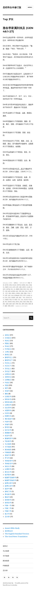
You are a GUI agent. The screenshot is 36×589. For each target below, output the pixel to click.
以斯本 (24, 287)
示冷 (19, 299)
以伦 (10, 287)
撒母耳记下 (9, 360)
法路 (17, 297)
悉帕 (25, 293)
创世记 (16, 283)
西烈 (24, 301)
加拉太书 (8, 466)
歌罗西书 (8, 475)
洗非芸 (28, 297)
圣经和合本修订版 (12, 7)
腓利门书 (8, 491)
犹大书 (7, 514)
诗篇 (6, 385)
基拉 (26, 291)
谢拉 (31, 301)
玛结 (10, 299)
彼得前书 (8, 500)
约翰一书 (8, 505)
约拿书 (7, 422)
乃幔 (28, 283)
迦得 (10, 304)
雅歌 (6, 394)
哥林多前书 (9, 461)
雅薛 (6, 306)
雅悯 (29, 304)
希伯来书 (8, 494)
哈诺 (17, 291)
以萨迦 (8, 289)
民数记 (7, 343)
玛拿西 (7, 299)
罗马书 (7, 458)
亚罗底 (19, 285)
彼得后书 (8, 503)
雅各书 (7, 497)
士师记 (7, 352)
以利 (13, 287)
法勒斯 (13, 297)
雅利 (23, 304)
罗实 (6, 301)
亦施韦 (7, 287)
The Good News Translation (16, 537)
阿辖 (17, 304)
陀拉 (20, 304)
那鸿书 (7, 427)
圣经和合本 (9, 531)
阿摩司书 (8, 416)
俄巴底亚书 (9, 419)
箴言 (6, 388)
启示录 (7, 517)
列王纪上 (8, 363)
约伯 (29, 299)
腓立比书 (8, 472)
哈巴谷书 (8, 430)
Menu (30, 7)
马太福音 (8, 444)
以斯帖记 (8, 380)
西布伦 (18, 301)
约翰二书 (8, 508)
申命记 (7, 346)
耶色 (13, 301)
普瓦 (21, 295)
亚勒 (10, 285)
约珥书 (7, 413)
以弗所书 (8, 469)
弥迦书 (7, 424)
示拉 (22, 299)
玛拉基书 (8, 441)
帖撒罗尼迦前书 (10, 477)
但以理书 (8, 408)
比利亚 (28, 295)
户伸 (28, 293)
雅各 (26, 304)
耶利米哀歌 (9, 402)
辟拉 (4, 304)
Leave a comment (21, 306)
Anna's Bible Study (12, 528)
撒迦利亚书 (9, 438)
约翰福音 (8, 452)
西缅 (27, 301)
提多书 (7, 489)
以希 (17, 287)
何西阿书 (8, 410)
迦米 (13, 304)
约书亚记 (8, 349)
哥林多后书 (9, 463)
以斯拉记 (8, 374)
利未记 (7, 341)
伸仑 (11, 289)
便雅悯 (18, 289)
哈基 (9, 291)
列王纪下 (8, 366)
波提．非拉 (22, 297)
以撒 (20, 287)
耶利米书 (8, 399)
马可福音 (8, 447)
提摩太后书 (9, 486)
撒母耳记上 (9, 357)
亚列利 (7, 285)
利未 (27, 289)
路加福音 (8, 450)
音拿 (12, 306)
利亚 (24, 289)
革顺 (9, 306)
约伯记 (7, 382)
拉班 (9, 295)
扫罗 (6, 295)
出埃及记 (8, 338)
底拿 (22, 293)
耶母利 (10, 301)
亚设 (27, 285)
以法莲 (28, 287)
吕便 (6, 291)
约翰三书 (8, 511)
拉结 (12, 295)
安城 (29, 291)
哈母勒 (13, 291)
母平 (24, 295)
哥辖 (20, 291)
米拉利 (26, 299)
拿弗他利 (17, 295)
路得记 (7, 355)
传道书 (7, 391)
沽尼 (9, 297)
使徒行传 (8, 455)
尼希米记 (8, 377)
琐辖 (15, 299)
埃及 (23, 291)
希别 (10, 293)
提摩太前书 (9, 483)
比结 (6, 297)
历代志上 (8, 369)
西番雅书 (8, 433)
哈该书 (7, 436)
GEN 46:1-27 (23, 283)
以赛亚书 (8, 396)
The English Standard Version (17, 534)
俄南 (21, 289)
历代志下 (8, 371)
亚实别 (14, 285)
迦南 (7, 304)
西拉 (21, 301)
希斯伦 (18, 293)
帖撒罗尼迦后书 (10, 480)
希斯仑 (14, 293)
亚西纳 (23, 285)
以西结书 (8, 405)
